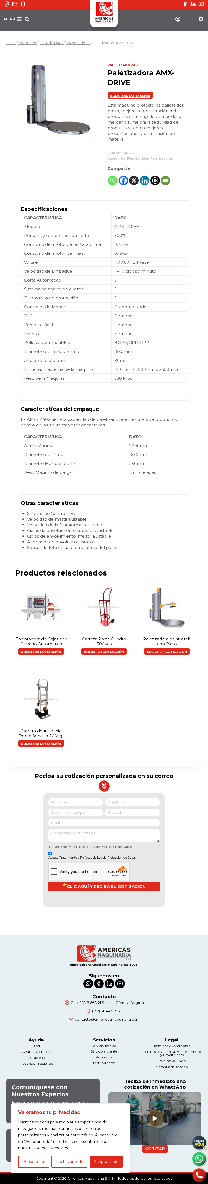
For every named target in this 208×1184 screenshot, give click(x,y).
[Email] (165, 180)
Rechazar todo (69, 1161)
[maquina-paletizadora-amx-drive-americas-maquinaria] (57, 100)
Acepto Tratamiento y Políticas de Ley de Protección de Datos (93, 857)
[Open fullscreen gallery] (95, 137)
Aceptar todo (106, 1161)
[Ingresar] (178, 19)
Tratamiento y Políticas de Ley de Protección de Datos (90, 847)
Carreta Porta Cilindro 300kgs (104, 641)
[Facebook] (123, 180)
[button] (130, 95)
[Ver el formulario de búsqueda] (27, 19)
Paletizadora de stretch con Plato (167, 641)
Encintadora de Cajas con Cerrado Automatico (41, 641)
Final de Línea (138, 158)
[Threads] (155, 180)
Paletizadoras (123, 65)
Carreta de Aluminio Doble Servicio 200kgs (41, 733)
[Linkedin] (144, 180)
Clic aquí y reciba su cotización (106, 886)
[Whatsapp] (113, 180)
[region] (70, 1138)
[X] (134, 180)
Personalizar (33, 1161)
